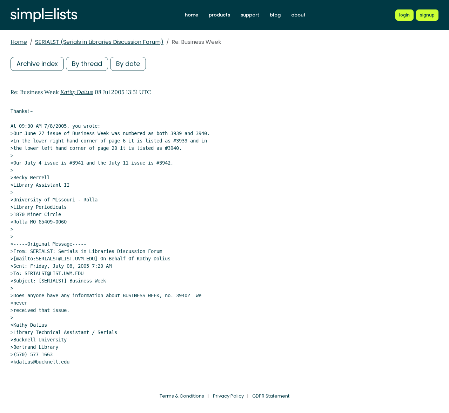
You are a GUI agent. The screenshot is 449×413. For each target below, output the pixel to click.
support (250, 15)
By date (128, 63)
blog (275, 15)
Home (19, 42)
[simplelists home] (44, 15)
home (191, 15)
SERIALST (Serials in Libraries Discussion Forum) (99, 42)
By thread (87, 63)
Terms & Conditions (182, 396)
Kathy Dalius (76, 91)
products (219, 15)
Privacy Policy (228, 396)
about (298, 15)
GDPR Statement (270, 396)
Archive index (37, 63)
